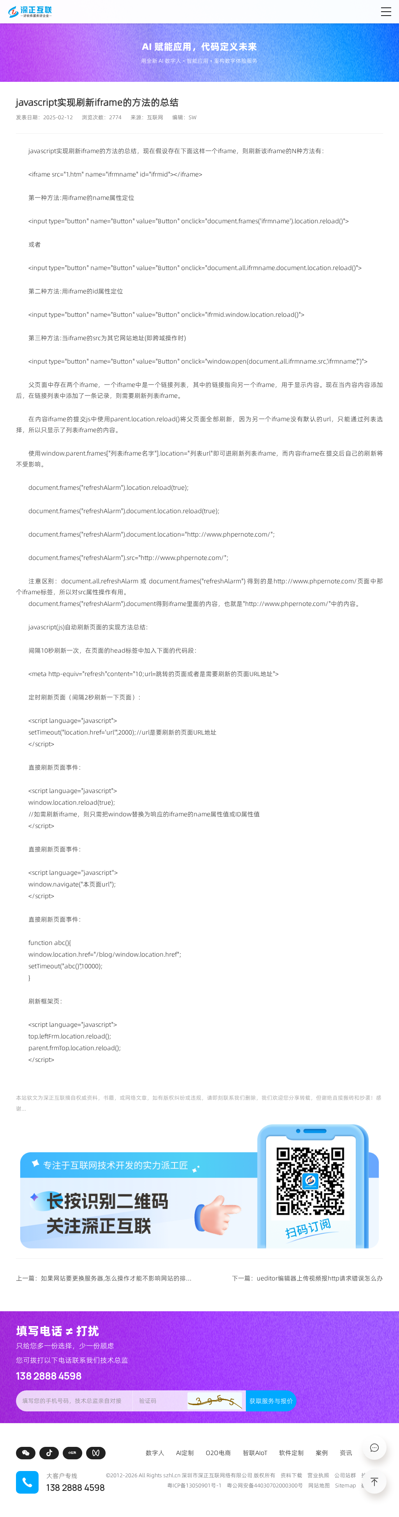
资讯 (346, 1452)
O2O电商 (218, 1452)
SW (192, 117)
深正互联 (54, 1098)
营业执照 (318, 1475)
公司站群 (345, 1475)
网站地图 (319, 1485)
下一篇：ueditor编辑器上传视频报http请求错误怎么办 (307, 1278)
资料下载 (291, 1475)
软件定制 (291, 1452)
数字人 (155, 1452)
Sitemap (345, 1485)
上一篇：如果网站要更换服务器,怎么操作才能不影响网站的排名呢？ (110, 1278)
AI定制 (185, 1452)
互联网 (155, 117)
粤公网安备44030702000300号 (265, 1485)
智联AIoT (255, 1452)
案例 (322, 1452)
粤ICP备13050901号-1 (194, 1485)
